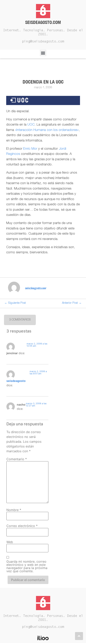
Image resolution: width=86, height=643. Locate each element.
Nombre (13, 509)
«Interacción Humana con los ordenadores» (47, 130)
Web (9, 542)
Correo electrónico (22, 525)
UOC (31, 125)
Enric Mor (30, 149)
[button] (43, 53)
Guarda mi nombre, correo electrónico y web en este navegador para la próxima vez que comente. (26, 566)
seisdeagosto (16, 380)
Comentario (16, 459)
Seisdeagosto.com (43, 22)
